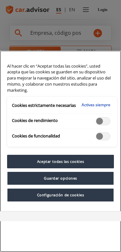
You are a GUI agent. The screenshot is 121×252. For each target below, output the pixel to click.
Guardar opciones (60, 178)
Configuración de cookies (60, 194)
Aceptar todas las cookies (60, 161)
